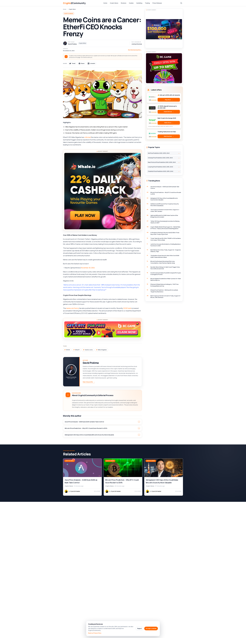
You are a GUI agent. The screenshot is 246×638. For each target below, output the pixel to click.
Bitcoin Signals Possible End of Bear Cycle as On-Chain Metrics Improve (165, 279)
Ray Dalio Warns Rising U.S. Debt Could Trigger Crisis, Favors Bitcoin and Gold (165, 268)
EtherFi (77, 350)
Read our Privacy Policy (94, 633)
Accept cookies (151, 628)
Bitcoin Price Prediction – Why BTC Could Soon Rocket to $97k (86, 428)
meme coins (89, 350)
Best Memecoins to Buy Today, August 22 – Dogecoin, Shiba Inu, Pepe (165, 250)
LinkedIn (92, 63)
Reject (139, 628)
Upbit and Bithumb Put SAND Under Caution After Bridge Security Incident (164, 216)
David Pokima (91, 363)
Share (82, 63)
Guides (131, 3)
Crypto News (114, 3)
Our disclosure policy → (135, 50)
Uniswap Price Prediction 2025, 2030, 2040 (160, 158)
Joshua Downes (137, 44)
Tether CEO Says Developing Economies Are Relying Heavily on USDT (164, 222)
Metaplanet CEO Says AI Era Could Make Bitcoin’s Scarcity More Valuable (89, 435)
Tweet (73, 63)
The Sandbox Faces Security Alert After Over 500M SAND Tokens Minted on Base (164, 256)
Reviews (123, 3)
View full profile (89, 382)
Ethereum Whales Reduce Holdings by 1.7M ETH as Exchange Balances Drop (164, 285)
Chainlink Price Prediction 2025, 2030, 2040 (160, 171)
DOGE (68, 350)
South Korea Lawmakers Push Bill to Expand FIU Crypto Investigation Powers (165, 273)
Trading (147, 3)
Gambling (139, 3)
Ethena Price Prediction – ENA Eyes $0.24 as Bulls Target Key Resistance (164, 290)
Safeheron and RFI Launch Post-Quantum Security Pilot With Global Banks (164, 204)
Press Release (157, 3)
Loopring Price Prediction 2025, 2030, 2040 (160, 167)
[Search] (181, 3)
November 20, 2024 (88, 268)
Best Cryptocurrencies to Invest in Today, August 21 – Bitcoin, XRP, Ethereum (165, 296)
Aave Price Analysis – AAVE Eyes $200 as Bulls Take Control (84, 422)
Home (105, 3)
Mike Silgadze (102, 350)
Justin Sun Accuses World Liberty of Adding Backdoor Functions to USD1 (165, 245)
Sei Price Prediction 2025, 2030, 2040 (159, 153)
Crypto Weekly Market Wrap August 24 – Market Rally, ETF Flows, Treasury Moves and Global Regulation (165, 227)
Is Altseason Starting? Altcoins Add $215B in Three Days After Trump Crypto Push (164, 233)
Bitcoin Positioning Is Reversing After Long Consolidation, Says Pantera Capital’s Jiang (162, 262)
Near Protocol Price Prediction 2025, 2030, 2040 (162, 162)
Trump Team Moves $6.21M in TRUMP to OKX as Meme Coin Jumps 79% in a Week (165, 239)
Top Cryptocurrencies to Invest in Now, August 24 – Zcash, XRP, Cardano (165, 210)
